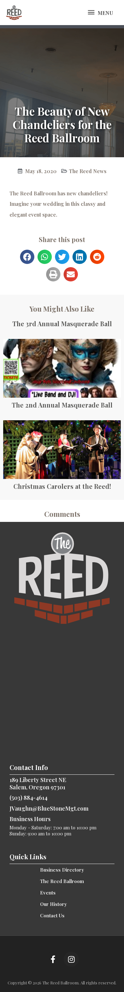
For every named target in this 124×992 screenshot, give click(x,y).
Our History (53, 904)
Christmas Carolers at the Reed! (62, 486)
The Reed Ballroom (62, 881)
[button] (27, 257)
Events (48, 892)
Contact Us (52, 915)
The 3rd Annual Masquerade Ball (62, 323)
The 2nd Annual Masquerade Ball (62, 405)
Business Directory (62, 870)
